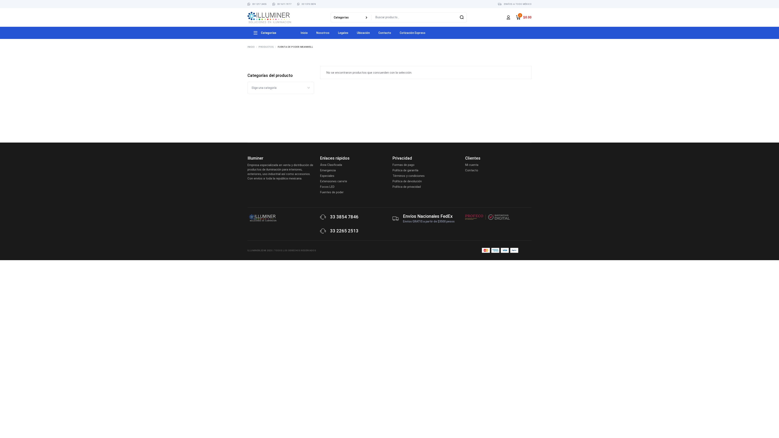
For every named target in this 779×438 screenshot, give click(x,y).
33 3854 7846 (344, 216)
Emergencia (328, 170)
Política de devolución (407, 181)
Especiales (327, 176)
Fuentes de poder (332, 192)
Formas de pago (403, 165)
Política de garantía (405, 170)
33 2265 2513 (344, 230)
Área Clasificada (331, 165)
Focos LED (327, 187)
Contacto (471, 170)
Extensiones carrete (333, 181)
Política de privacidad (407, 187)
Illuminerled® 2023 (259, 250)
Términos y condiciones (409, 176)
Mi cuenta (471, 165)
